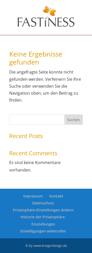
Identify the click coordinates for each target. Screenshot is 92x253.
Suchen (73, 119)
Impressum (33, 196)
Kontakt (56, 196)
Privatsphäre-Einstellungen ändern (43, 209)
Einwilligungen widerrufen (43, 231)
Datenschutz (43, 203)
